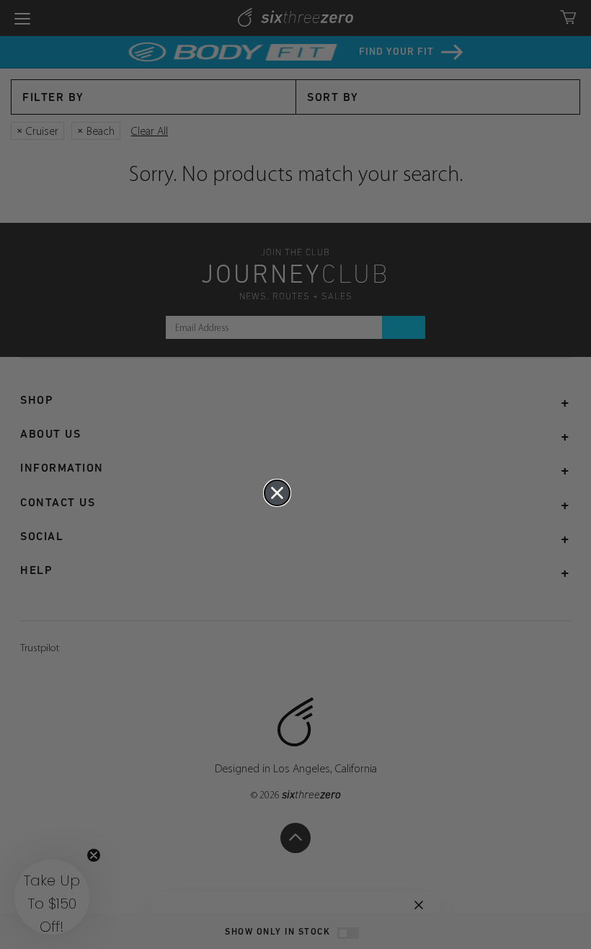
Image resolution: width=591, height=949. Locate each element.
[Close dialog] (277, 493)
